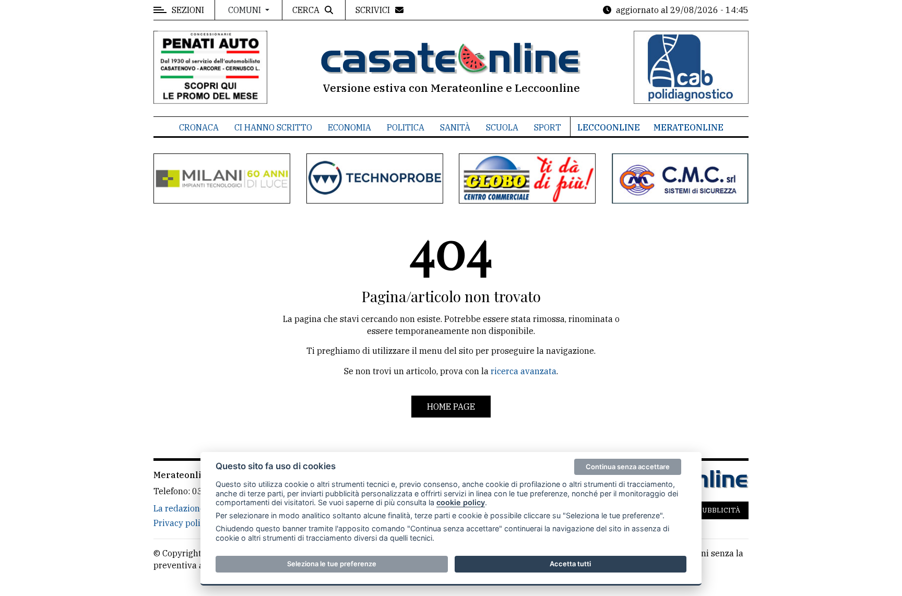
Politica (405, 127)
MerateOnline (688, 127)
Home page (451, 406)
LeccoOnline (608, 127)
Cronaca (199, 127)
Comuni (245, 10)
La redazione (179, 508)
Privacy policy (181, 523)
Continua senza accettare (628, 466)
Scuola (502, 127)
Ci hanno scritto (273, 127)
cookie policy (460, 502)
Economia (349, 127)
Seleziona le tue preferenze (331, 563)
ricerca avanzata (523, 371)
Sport (547, 127)
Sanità (455, 127)
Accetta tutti (570, 563)
